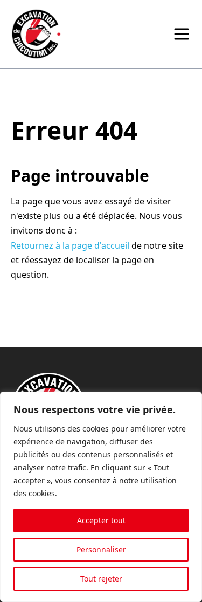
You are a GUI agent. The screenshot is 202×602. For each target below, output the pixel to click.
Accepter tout (101, 520)
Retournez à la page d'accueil (70, 245)
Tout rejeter (101, 578)
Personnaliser (101, 549)
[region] (101, 497)
